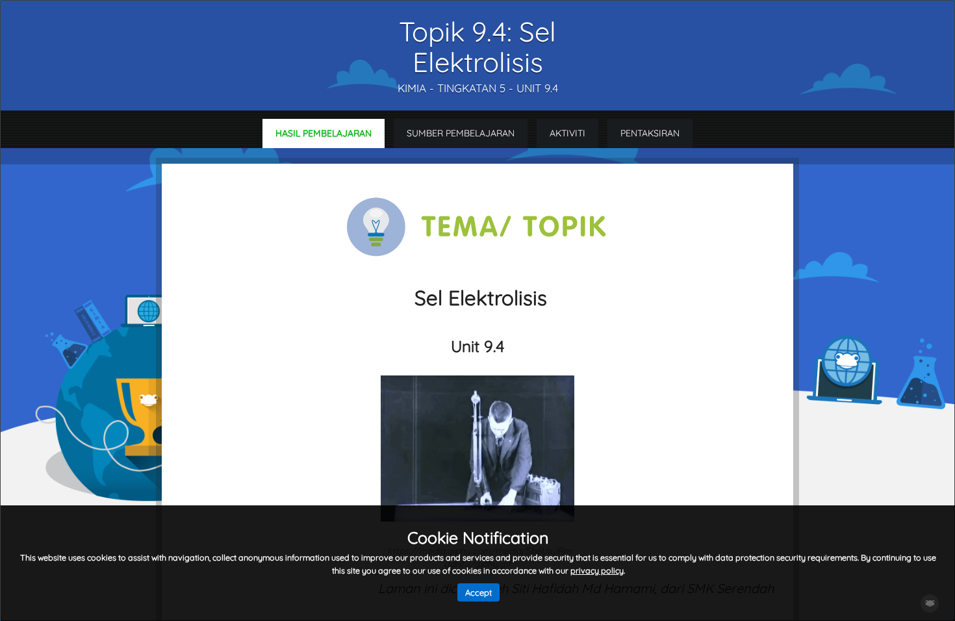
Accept (478, 592)
